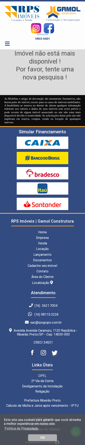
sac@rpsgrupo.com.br (45, 322)
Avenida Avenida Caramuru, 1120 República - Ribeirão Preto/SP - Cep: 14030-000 (44, 332)
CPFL (42, 376)
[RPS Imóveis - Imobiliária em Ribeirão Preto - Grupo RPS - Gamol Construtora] (63, 21)
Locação (42, 249)
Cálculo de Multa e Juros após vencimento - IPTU (42, 406)
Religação (42, 391)
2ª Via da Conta (42, 381)
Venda (42, 243)
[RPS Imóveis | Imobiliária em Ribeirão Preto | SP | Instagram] (43, 356)
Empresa (42, 238)
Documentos (42, 260)
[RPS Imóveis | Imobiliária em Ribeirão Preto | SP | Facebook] (32, 356)
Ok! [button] (42, 437)
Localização (41, 283)
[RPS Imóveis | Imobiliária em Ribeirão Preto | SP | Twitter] (54, 356)
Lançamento (42, 255)
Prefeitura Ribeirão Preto (42, 400)
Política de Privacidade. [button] (22, 428)
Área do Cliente (42, 277)
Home (42, 232)
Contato (42, 271)
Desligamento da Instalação (42, 386)
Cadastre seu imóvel (42, 266)
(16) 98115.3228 (46, 314)
